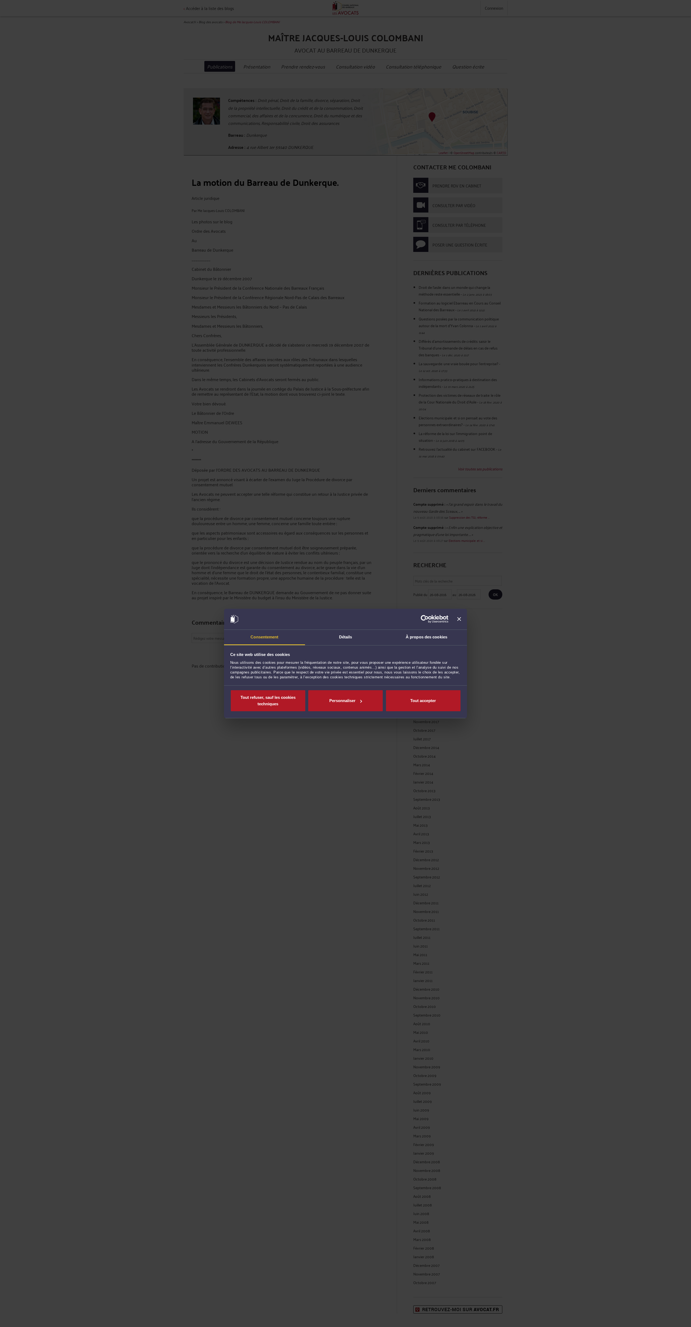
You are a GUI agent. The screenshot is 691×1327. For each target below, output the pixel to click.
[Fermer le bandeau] (459, 619)
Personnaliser (342, 700)
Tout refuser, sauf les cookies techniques (268, 700)
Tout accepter (423, 700)
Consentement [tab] (264, 637)
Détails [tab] (345, 637)
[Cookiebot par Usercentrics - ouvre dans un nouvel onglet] (424, 619)
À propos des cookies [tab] (426, 637)
